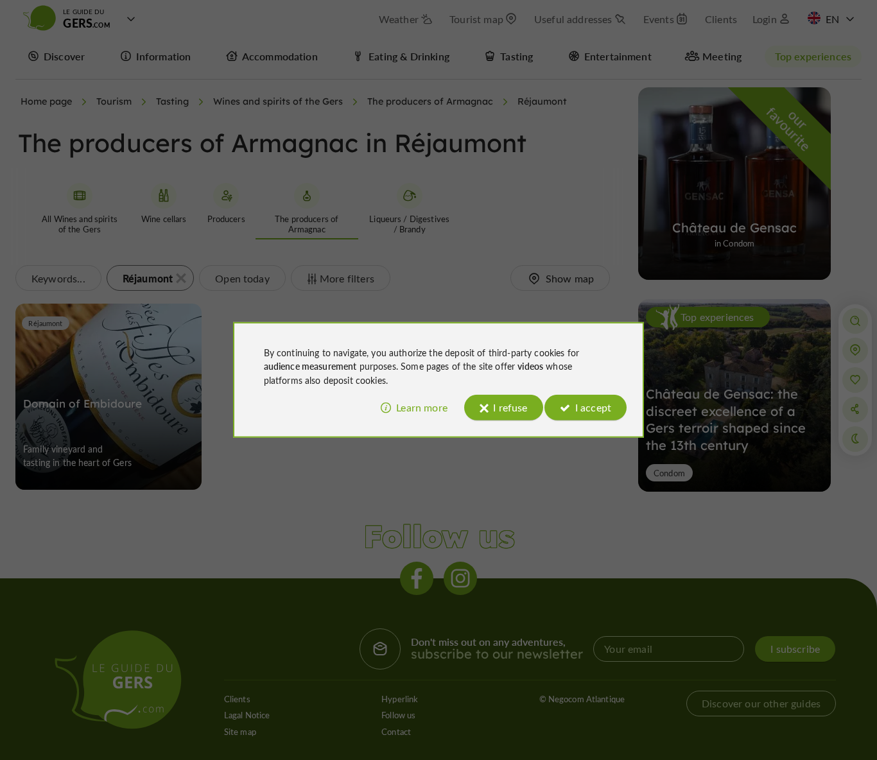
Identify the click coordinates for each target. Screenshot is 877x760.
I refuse (510, 407)
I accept (593, 407)
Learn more (421, 407)
